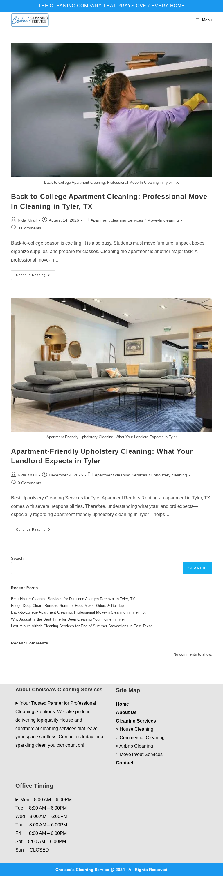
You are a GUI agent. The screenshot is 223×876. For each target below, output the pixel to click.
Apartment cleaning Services (117, 220)
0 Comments (29, 228)
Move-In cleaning (163, 220)
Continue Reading (35, 276)
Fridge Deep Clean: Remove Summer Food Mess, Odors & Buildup (67, 605)
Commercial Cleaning (142, 737)
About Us (126, 712)
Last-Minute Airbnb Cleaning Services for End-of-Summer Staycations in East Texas (82, 626)
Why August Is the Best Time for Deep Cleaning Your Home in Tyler (68, 619)
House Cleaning (136, 729)
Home (122, 704)
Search (17, 558)
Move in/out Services (141, 754)
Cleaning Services (136, 720)
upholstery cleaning (169, 475)
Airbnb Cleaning (136, 745)
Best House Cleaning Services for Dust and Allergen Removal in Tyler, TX (73, 599)
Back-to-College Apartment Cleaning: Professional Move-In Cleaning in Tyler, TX (78, 612)
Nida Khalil (27, 220)
